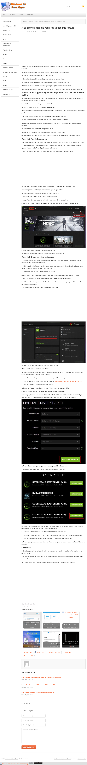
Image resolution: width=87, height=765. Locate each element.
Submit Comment (28, 747)
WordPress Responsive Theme (62, 758)
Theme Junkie (82, 758)
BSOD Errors (7, 35)
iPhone (5, 59)
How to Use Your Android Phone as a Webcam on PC (38, 685)
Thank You (30, 15)
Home (4, 15)
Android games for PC (9, 26)
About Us (13, 15)
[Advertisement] (53, 49)
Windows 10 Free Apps (11, 758)
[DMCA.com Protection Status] (36, 764)
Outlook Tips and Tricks (10, 72)
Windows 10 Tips (8, 90)
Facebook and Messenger (7, 44)
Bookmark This (28, 656)
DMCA (21, 15)
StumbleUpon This (54, 652)
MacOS (5, 63)
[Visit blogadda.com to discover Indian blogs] (14, 764)
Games (5, 54)
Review (5, 76)
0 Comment (43, 31)
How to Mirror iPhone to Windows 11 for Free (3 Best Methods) (41, 677)
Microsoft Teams (8, 68)
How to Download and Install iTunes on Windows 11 (38, 692)
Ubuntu (5, 85)
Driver (4, 39)
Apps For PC (6, 31)
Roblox (5, 81)
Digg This (68, 652)
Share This (40, 652)
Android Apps (7, 21)
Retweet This (28, 652)
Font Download (7, 50)
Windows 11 (6, 94)
